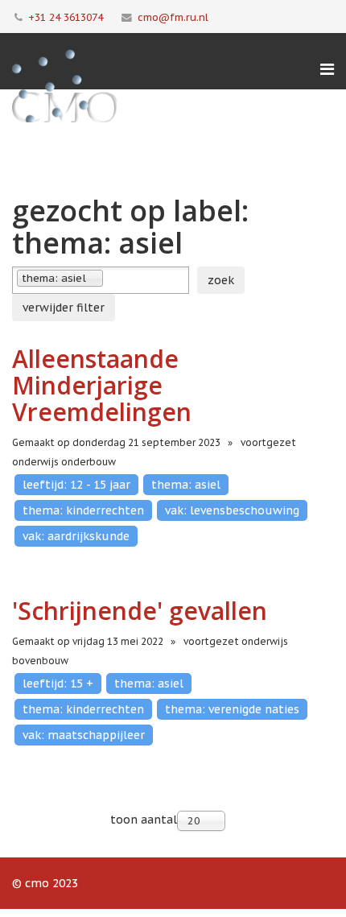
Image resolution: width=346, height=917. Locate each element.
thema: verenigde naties (232, 709)
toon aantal (143, 819)
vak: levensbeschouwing (232, 510)
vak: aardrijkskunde (76, 536)
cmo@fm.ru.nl (173, 16)
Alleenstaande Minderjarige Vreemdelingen (102, 385)
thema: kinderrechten (83, 510)
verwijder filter (64, 307)
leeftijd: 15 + (58, 683)
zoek (221, 280)
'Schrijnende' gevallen (139, 610)
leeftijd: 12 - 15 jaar (76, 484)
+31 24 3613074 (65, 16)
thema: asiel (185, 484)
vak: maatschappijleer (84, 735)
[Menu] (327, 69)
